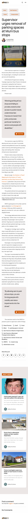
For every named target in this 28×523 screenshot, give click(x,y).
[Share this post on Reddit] (11, 355)
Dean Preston (7, 325)
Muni (5, 328)
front (22, 325)
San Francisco (13, 10)
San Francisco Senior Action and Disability (12, 338)
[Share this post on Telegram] (19, 355)
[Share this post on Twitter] (7, 355)
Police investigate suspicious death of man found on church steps (13, 471)
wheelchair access (9, 344)
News (4, 10)
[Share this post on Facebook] (3, 355)
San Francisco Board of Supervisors (14, 330)
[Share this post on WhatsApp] (15, 355)
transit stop (14, 342)
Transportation (14, 14)
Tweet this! (20, 133)
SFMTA (5, 342)
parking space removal (16, 328)
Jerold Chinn (10, 39)
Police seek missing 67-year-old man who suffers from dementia (13, 397)
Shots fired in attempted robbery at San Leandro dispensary (11, 434)
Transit (5, 14)
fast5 (16, 325)
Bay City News (12, 409)
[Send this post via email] (23, 355)
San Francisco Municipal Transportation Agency (9, 334)
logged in (11, 503)
